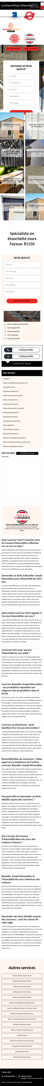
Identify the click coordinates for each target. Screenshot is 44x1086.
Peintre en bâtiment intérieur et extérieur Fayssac (22, 1008)
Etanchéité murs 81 (9, 387)
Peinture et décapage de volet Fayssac (22, 1014)
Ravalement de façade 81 (10, 412)
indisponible (9, 5)
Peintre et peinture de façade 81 (13, 396)
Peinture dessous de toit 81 (11, 429)
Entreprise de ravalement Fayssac (22, 1046)
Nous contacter (31, 49)
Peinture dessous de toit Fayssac (22, 997)
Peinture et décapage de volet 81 (13, 446)
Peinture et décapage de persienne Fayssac (22, 1003)
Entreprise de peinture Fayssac (22, 1024)
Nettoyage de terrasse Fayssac (22, 992)
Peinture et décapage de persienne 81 (14, 438)
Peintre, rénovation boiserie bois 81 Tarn (15, 383)
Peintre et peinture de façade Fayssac (22, 1030)
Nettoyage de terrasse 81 (10, 404)
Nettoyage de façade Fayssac (22, 986)
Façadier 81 (6, 379)
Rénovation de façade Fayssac (22, 1057)
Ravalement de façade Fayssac (22, 981)
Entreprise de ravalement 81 (11, 421)
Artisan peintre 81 (8, 425)
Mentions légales (27, 1082)
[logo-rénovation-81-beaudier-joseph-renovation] (11, 27)
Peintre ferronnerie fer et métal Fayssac (22, 1041)
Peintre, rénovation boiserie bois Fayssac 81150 (22, 1019)
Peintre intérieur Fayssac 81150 (22, 976)
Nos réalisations (13, 49)
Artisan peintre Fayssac (22, 1051)
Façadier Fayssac (22, 1035)
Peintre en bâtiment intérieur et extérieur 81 (16, 442)
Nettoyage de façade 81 (10, 417)
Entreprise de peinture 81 (10, 391)
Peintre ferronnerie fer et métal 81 (13, 408)
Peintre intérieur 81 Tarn (10, 400)
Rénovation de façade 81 (10, 434)
